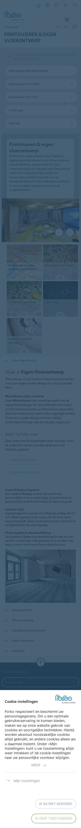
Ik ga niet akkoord (55, 804)
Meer (35, 765)
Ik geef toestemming (53, 818)
